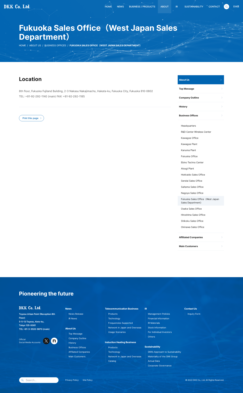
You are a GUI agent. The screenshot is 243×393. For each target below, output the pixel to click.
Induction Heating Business (120, 342)
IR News (73, 318)
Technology (114, 318)
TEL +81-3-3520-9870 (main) (34, 329)
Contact (214, 6)
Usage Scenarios (117, 332)
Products (113, 314)
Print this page (30, 118)
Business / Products (142, 6)
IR (177, 6)
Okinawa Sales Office (192, 227)
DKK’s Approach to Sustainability (164, 352)
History (183, 106)
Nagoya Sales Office (192, 193)
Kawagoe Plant (189, 144)
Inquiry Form (194, 314)
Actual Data (154, 361)
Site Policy (88, 380)
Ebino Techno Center (192, 162)
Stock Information (157, 327)
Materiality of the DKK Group (163, 356)
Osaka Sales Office (191, 208)
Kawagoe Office (189, 138)
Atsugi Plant (187, 168)
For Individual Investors (160, 332)
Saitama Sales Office (192, 186)
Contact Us (190, 308)
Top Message (186, 88)
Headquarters (188, 125)
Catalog (112, 361)
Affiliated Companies (191, 237)
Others (151, 336)
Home (108, 6)
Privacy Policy (72, 380)
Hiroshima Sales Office (193, 214)
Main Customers (188, 246)
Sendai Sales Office (191, 180)
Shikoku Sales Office (192, 220)
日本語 (236, 6)
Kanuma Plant (188, 150)
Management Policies (159, 314)
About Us (35, 45)
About (165, 6)
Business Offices (55, 45)
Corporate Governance (160, 365)
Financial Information (158, 318)
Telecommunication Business (121, 308)
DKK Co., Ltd (12, 6)
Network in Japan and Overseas (124, 327)
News (120, 6)
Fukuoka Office (189, 156)
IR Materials (154, 323)
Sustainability (193, 6)
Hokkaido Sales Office (193, 174)
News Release (76, 314)
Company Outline (189, 97)
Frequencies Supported (120, 323)
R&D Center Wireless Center (196, 131)
